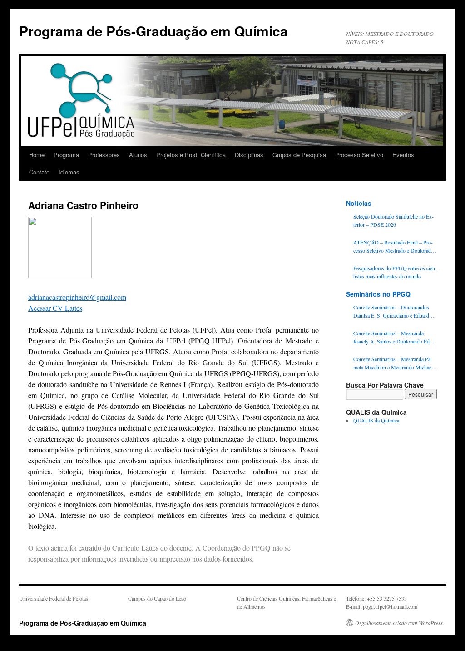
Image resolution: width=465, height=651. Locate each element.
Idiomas (69, 172)
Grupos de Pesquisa (299, 154)
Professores (104, 154)
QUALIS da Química (376, 420)
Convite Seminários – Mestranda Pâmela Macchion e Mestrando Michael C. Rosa (393, 363)
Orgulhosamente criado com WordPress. (399, 622)
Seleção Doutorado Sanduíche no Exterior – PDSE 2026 (393, 220)
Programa (66, 154)
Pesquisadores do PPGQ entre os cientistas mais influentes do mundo (395, 272)
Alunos (138, 154)
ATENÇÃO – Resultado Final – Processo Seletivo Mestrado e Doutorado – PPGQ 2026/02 (393, 246)
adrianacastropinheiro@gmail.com (77, 297)
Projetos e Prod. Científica (191, 154)
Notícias (358, 203)
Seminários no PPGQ (378, 293)
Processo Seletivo (359, 154)
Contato (39, 172)
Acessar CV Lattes (55, 308)
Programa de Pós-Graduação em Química (153, 30)
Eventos (403, 154)
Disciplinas (249, 154)
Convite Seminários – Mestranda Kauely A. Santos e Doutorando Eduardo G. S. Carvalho (393, 337)
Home (37, 154)
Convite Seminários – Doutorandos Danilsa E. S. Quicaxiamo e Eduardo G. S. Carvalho (392, 311)
